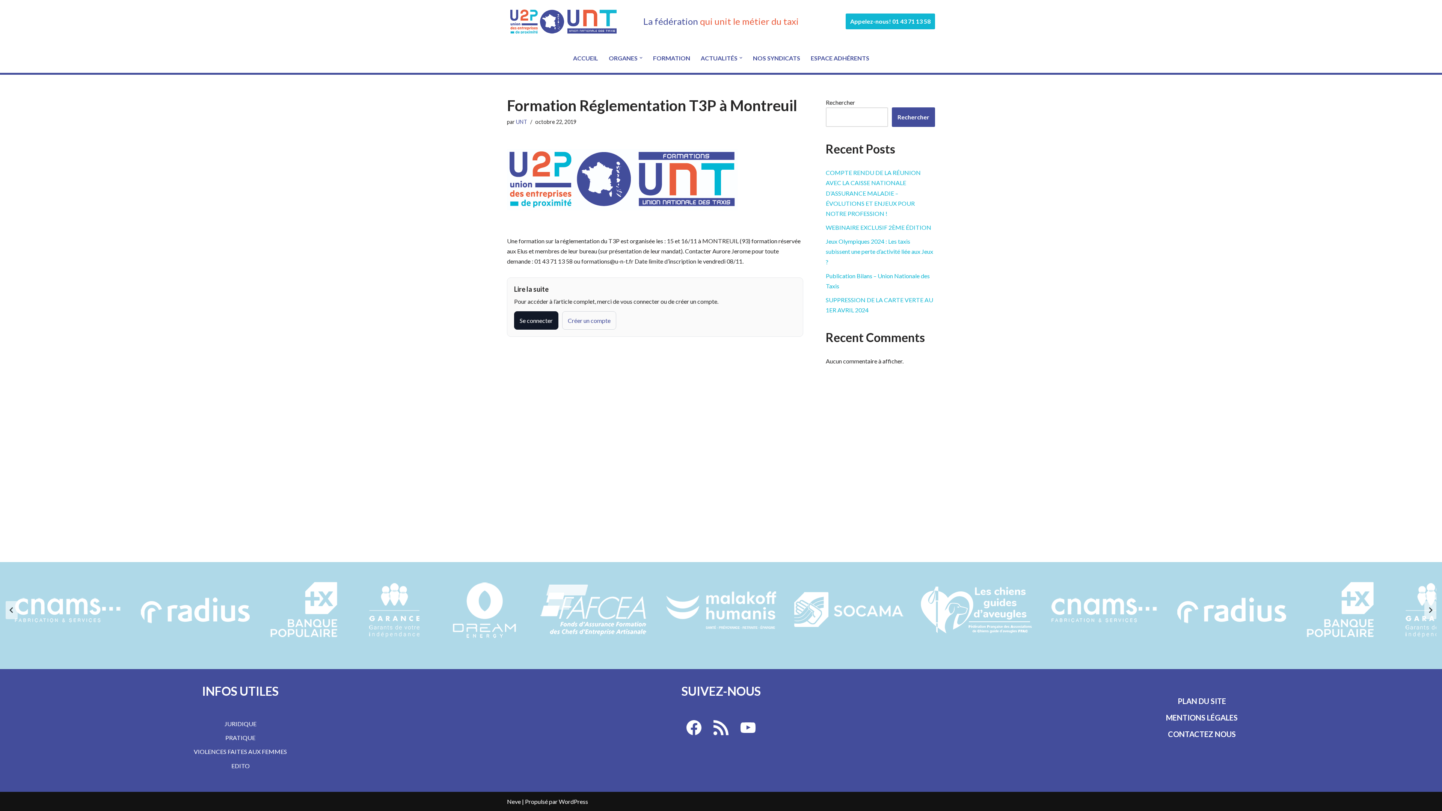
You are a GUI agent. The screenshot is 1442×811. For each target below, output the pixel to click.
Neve (514, 801)
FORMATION (671, 58)
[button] (641, 57)
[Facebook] (694, 728)
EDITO (240, 765)
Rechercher (840, 102)
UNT (521, 122)
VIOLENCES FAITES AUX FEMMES (240, 751)
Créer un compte (589, 320)
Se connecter (536, 320)
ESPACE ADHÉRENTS (840, 58)
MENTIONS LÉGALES (1202, 717)
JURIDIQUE (240, 723)
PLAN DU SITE (1202, 700)
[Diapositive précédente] (12, 610)
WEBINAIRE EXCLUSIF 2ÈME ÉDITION (878, 227)
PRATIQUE (240, 737)
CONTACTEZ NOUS (1202, 734)
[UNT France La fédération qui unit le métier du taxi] (563, 21)
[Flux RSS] (721, 728)
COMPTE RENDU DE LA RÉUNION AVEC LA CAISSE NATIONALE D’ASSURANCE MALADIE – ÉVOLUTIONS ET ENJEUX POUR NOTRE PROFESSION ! (873, 193)
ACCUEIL (585, 58)
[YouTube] (748, 728)
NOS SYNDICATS (776, 58)
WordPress (573, 801)
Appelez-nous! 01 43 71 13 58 (890, 21)
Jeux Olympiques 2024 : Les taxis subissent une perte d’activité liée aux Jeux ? (879, 251)
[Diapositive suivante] (1430, 610)
